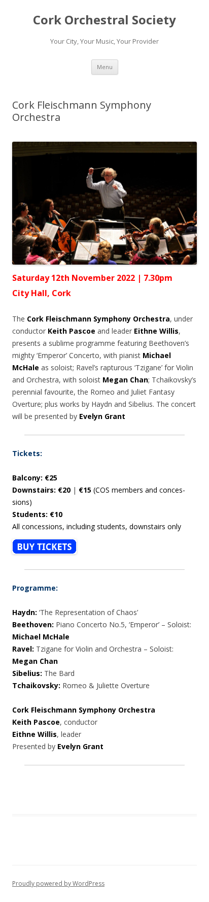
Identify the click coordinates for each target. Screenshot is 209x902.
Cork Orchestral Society (104, 20)
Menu (105, 67)
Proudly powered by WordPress (58, 883)
